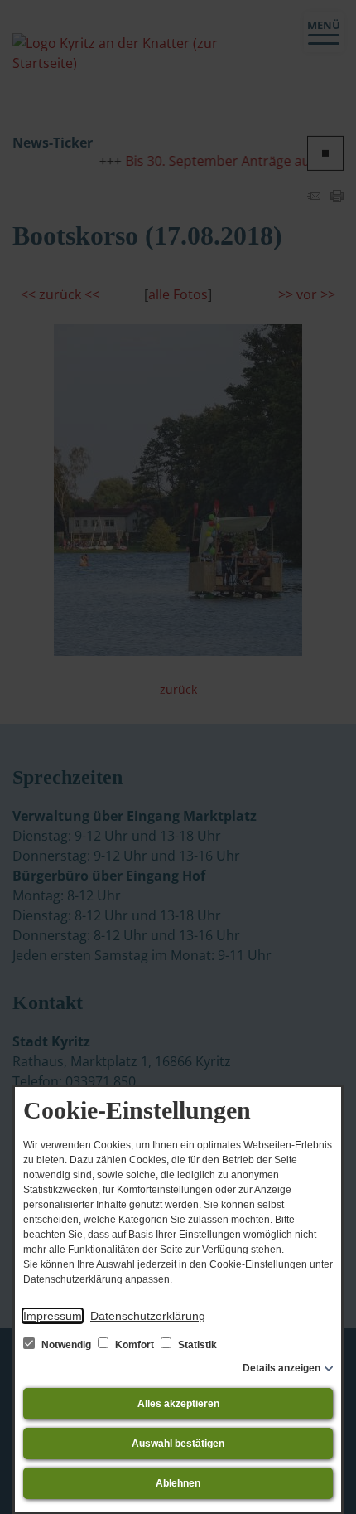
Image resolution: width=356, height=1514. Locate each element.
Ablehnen (178, 1483)
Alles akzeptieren (178, 1404)
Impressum (52, 1315)
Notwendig (66, 1345)
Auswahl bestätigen (178, 1443)
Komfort (134, 1345)
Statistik (196, 1345)
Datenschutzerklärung (147, 1315)
